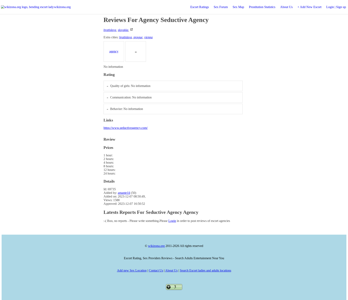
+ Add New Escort (309, 7)
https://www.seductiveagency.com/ (126, 128)
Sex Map (238, 7)
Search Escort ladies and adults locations (205, 270)
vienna (148, 37)
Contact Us (156, 270)
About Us (286, 7)
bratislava (110, 30)
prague (138, 37)
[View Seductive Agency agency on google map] (131, 30)
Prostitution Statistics (262, 7)
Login (172, 221)
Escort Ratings (199, 7)
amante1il (124, 192)
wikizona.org (62, 7)
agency (113, 51)
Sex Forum (221, 7)
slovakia (123, 30)
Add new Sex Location (132, 270)
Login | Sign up (336, 7)
